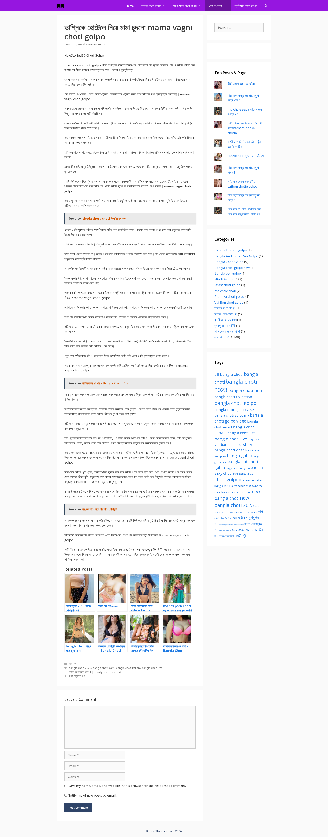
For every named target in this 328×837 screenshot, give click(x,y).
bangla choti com (103, 668)
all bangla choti (228, 374)
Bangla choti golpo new (232, 267)
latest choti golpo (227, 285)
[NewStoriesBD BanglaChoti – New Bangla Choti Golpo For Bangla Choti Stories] (61, 5)
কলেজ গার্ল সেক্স (228, 518)
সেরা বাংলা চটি (215, 6)
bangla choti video (229, 450)
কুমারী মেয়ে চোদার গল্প (225, 320)
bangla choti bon (245, 390)
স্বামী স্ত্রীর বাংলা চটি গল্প (246, 6)
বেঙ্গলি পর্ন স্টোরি (224, 530)
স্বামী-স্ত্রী (240, 535)
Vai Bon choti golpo (229, 302)
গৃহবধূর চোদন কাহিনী (224, 325)
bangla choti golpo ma (231, 415)
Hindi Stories (224, 279)
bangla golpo (239, 455)
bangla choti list (241, 432)
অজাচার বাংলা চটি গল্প (151, 6)
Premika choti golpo (229, 296)
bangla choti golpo (235, 403)
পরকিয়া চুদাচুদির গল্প (226, 524)
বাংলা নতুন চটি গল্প (77, 676)
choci (250, 473)
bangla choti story (236, 444)
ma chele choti (225, 291)
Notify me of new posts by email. (92, 795)
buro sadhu (239, 473)
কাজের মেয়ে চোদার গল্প (225, 314)
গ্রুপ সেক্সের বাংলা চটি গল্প (185, 6)
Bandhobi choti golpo (230, 250)
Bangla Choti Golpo (229, 262)
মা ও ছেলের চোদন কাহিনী (227, 331)
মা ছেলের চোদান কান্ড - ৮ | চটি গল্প (246, 156)
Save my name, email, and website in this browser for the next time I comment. (127, 785)
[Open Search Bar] (266, 5)
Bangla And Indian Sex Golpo (236, 256)
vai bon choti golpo (246, 512)
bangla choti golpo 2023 (234, 409)
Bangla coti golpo (227, 273)
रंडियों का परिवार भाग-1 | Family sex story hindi (95, 672)
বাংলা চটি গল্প (239, 524)
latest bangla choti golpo (244, 486)
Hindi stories (246, 480)
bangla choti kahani (128, 668)
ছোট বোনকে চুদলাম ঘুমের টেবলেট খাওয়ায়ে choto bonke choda (245, 128)
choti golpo (226, 479)
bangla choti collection (233, 396)
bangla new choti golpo (238, 468)
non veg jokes (228, 512)
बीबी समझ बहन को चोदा (241, 84)
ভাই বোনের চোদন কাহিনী (246, 530)
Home (130, 6)
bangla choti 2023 (80, 668)
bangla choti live (152, 668)
